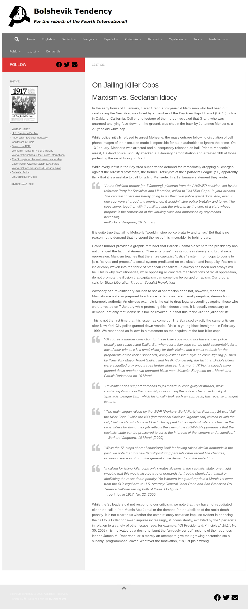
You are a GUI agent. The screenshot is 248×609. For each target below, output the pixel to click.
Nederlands (217, 39)
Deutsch (67, 39)
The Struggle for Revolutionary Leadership (37, 159)
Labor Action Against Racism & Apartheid (35, 163)
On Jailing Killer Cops (24, 176)
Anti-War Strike (20, 172)
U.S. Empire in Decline (25, 133)
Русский (153, 39)
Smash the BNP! (21, 146)
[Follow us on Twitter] (67, 64)
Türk (196, 39)
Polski (13, 51)
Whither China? (21, 128)
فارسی (31, 51)
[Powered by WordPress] (25, 599)
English (47, 39)
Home (31, 39)
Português (131, 39)
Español (109, 39)
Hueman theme (57, 598)
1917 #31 (98, 64)
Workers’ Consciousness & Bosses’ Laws (36, 168)
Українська (176, 39)
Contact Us (53, 51)
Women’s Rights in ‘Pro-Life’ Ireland (32, 150)
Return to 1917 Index (22, 183)
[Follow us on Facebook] (59, 64)
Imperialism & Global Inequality (30, 137)
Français (88, 39)
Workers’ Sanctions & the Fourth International (38, 155)
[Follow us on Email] (75, 64)
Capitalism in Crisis (23, 141)
